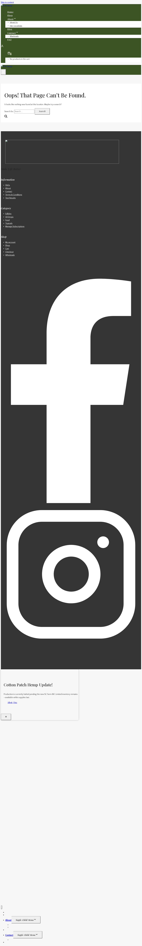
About (8, 188)
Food (7, 220)
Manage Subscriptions (14, 226)
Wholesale (14, 36)
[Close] (6, 717)
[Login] (71, 46)
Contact (8, 191)
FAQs (7, 185)
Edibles (8, 214)
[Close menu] (1, 907)
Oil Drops (9, 217)
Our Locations (16, 26)
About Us (14, 22)
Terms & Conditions (13, 195)
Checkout (9, 252)
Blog (9, 29)
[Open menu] (3, 72)
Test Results (10, 198)
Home (10, 12)
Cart (7, 249)
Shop (10, 15)
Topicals (8, 223)
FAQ (9, 39)
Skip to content (7, 2)
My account (10, 242)
